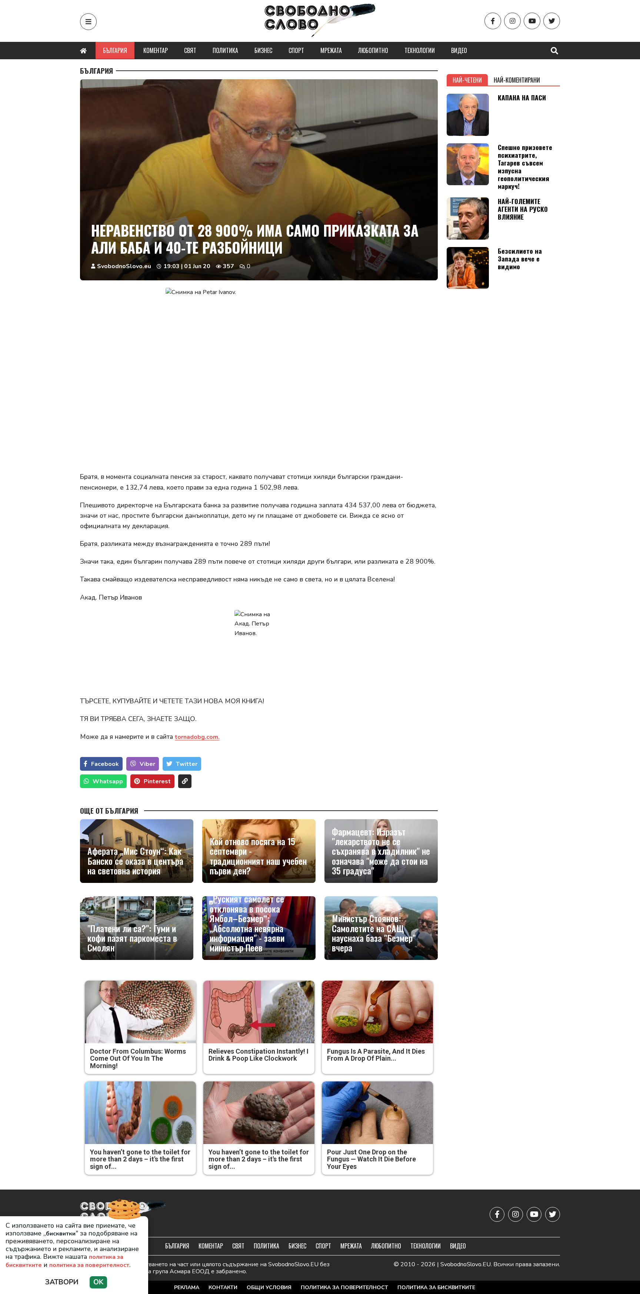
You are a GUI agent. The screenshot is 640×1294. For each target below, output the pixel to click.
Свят (190, 50)
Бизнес (263, 50)
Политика (225, 50)
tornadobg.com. (197, 737)
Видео (459, 50)
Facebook (105, 764)
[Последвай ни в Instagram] (512, 21)
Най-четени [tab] (467, 80)
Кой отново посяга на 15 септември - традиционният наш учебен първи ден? (258, 856)
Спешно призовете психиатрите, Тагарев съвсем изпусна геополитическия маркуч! (525, 166)
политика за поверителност (89, 1265)
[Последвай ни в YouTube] (532, 21)
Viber (147, 764)
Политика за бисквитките (436, 1287)
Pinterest (157, 781)
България (115, 50)
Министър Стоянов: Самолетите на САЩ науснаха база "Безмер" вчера (374, 933)
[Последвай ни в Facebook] (492, 21)
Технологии (419, 50)
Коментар (155, 50)
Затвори (62, 1282)
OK (98, 1282)
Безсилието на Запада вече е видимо (520, 258)
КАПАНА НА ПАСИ (522, 97)
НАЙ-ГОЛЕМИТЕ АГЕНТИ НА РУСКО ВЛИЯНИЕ (523, 208)
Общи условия (269, 1287)
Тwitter (186, 764)
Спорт (296, 50)
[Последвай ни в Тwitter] (551, 21)
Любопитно (373, 50)
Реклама (186, 1287)
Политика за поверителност (344, 1287)
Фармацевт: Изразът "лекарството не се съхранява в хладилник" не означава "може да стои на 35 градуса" (381, 851)
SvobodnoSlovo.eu (124, 266)
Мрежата (331, 50)
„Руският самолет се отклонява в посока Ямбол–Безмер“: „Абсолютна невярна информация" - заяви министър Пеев (247, 923)
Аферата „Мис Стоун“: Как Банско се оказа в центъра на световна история (135, 860)
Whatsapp (108, 781)
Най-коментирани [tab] (517, 80)
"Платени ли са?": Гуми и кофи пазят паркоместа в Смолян (132, 938)
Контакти (223, 1287)
